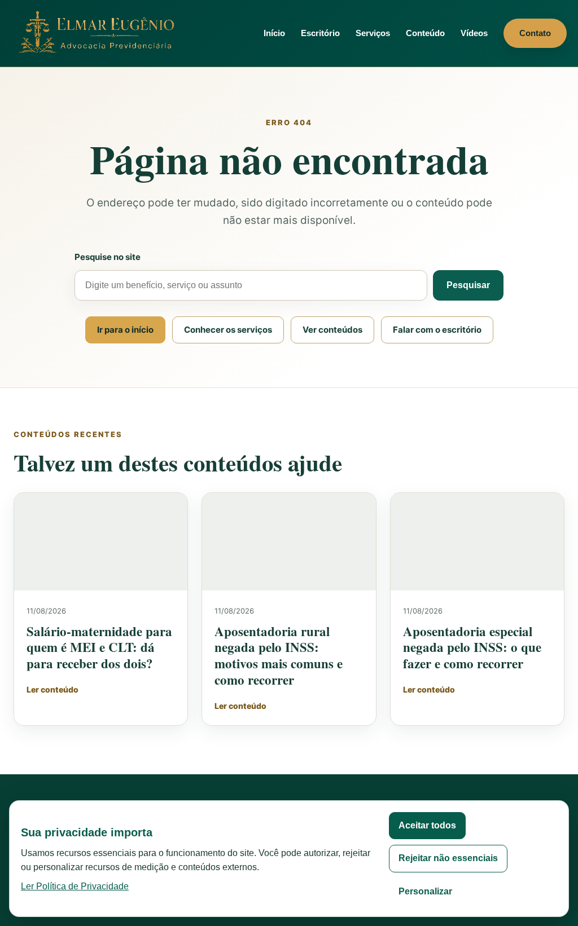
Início (274, 33)
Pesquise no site (108, 257)
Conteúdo (425, 33)
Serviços (373, 33)
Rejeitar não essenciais (448, 858)
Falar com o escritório (437, 329)
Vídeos (474, 33)
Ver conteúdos (332, 329)
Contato (535, 33)
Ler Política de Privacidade (75, 886)
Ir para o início (125, 329)
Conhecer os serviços (228, 329)
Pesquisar (468, 285)
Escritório (320, 33)
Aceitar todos (427, 825)
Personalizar (425, 891)
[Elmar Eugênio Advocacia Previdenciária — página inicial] (98, 33)
